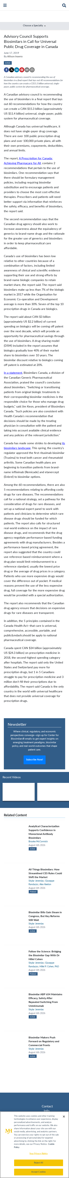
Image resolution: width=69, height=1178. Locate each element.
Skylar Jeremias (36, 881)
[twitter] (11, 69)
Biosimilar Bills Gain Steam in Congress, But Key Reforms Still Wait (45, 916)
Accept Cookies (38, 1172)
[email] (27, 69)
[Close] (63, 1116)
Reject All (38, 1163)
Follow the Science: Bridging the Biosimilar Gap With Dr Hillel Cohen (45, 955)
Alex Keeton (45, 884)
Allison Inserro (15, 56)
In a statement (13, 373)
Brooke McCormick (38, 841)
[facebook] (6, 69)
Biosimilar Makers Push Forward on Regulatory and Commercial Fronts (44, 1041)
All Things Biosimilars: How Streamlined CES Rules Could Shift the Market (45, 873)
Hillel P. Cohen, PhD (49, 967)
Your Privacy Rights (38, 1154)
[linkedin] (16, 69)
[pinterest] (21, 69)
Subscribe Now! (34, 759)
